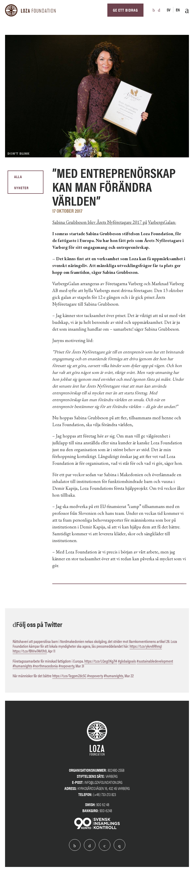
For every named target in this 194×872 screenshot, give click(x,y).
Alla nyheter (21, 182)
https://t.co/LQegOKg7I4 (100, 661)
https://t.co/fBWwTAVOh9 (30, 651)
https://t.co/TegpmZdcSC (69, 676)
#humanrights (22, 666)
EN (178, 10)
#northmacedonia (45, 666)
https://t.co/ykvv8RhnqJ (146, 646)
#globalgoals (127, 661)
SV (169, 10)
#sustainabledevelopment (155, 661)
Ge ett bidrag (125, 10)
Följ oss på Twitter (39, 624)
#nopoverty (66, 666)
